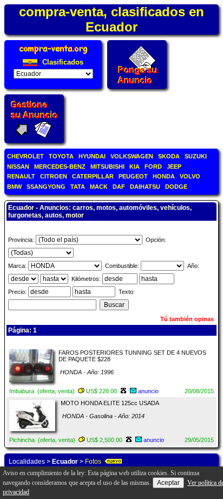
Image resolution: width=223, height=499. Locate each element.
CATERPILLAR (93, 176)
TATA (77, 186)
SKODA (169, 156)
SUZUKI (196, 156)
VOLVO (190, 176)
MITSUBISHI (107, 166)
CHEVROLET (25, 156)
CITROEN (53, 176)
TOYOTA (61, 156)
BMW (14, 186)
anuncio (148, 391)
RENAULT (21, 176)
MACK (99, 186)
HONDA (164, 176)
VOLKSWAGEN (131, 156)
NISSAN (18, 166)
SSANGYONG (46, 186)
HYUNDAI (92, 156)
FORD (153, 166)
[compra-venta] (53, 54)
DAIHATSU (145, 186)
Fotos (93, 461)
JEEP (174, 166)
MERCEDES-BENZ (60, 166)
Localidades (27, 461)
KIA (134, 166)
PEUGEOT (133, 176)
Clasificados (61, 62)
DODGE (176, 186)
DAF (119, 186)
